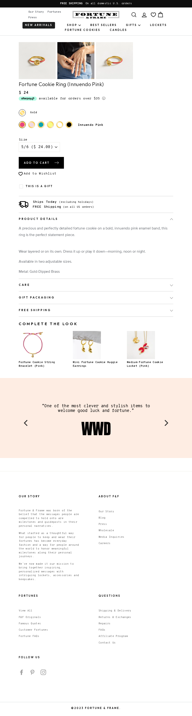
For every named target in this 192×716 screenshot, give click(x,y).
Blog (102, 518)
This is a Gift (39, 186)
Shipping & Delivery (115, 610)
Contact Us (107, 642)
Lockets (158, 25)
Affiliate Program (113, 636)
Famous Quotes (30, 623)
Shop (72, 25)
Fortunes (54, 12)
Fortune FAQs (29, 636)
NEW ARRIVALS (38, 25)
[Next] (166, 423)
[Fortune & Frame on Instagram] (43, 672)
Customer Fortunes (33, 630)
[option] (96, 4)
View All (26, 610)
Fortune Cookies (82, 30)
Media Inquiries (111, 537)
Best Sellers (103, 25)
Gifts (131, 25)
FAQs (102, 630)
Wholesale (106, 530)
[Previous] (26, 423)
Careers (105, 543)
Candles (118, 30)
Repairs (105, 623)
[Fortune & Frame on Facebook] (21, 672)
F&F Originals (30, 617)
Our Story (36, 12)
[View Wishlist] (153, 14)
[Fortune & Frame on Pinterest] (32, 672)
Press (32, 17)
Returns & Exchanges (115, 617)
